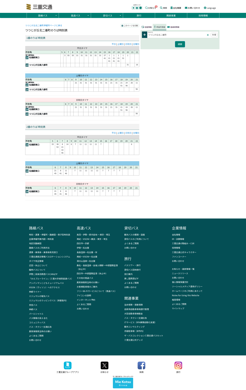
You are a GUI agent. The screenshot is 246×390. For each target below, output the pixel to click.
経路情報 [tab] (148, 27)
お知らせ (152, 7)
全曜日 (136, 44)
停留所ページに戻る (43, 25)
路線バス (42, 15)
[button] (56, 15)
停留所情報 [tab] (160, 27)
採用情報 (203, 15)
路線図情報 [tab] (174, 27)
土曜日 (120, 44)
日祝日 (128, 44)
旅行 (139, 15)
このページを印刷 (130, 25)
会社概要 (177, 7)
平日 (114, 44)
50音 (214, 34)
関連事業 (171, 15)
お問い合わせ (194, 7)
